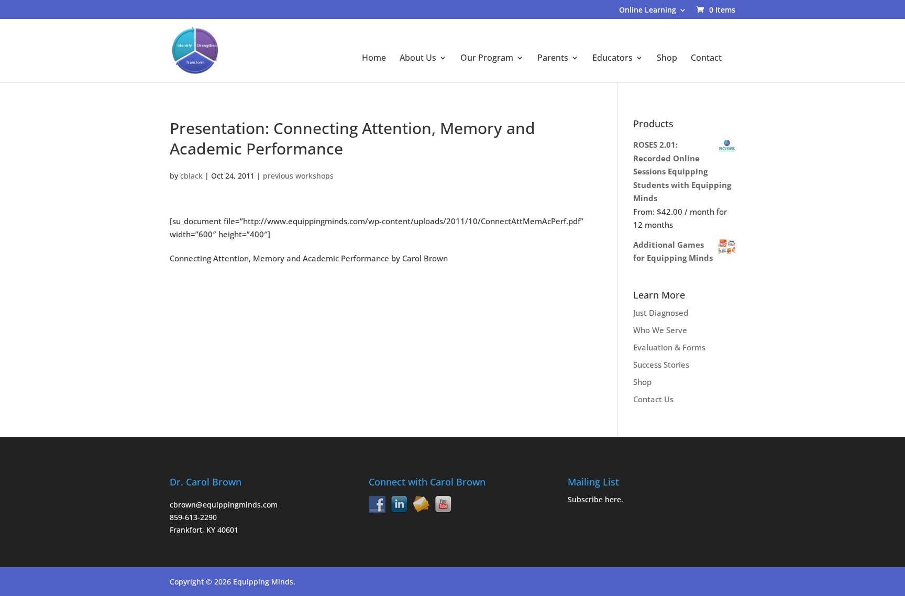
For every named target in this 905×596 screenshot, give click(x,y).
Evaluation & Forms (669, 347)
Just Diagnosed (660, 312)
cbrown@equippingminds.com (224, 505)
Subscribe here (594, 499)
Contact (706, 58)
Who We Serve (660, 330)
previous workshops (298, 176)
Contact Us (653, 399)
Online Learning (647, 10)
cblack (191, 176)
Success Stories (661, 364)
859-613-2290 (193, 517)
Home (374, 58)
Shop (667, 58)
